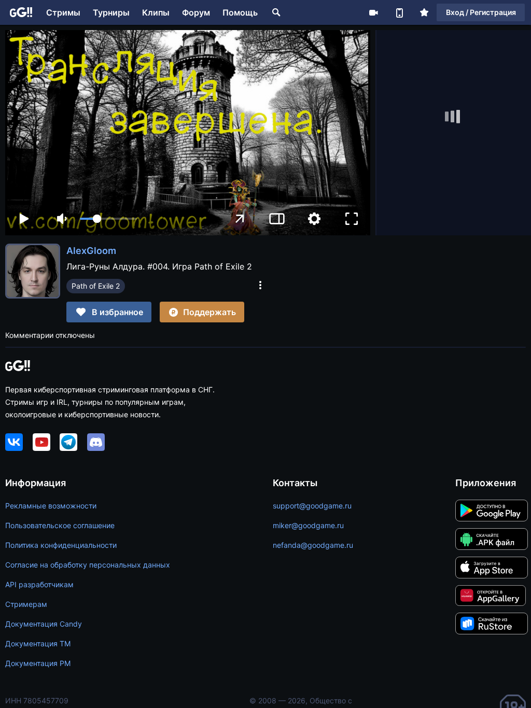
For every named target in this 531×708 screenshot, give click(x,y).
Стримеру (373, 12)
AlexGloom (91, 250)
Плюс (424, 12)
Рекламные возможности (50, 505)
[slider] (108, 219)
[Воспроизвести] (23, 218)
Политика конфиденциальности (61, 545)
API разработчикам (39, 584)
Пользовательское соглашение (60, 525)
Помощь (240, 12)
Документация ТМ (38, 643)
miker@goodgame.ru (308, 525)
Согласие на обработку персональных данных (87, 564)
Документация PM (38, 663)
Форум (196, 12)
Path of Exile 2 (96, 285)
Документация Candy (43, 623)
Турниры (111, 12)
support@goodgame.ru (312, 505)
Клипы (156, 12)
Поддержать (209, 312)
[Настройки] (314, 218)
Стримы (63, 12)
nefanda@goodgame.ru (313, 545)
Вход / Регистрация (481, 12)
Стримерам (26, 604)
